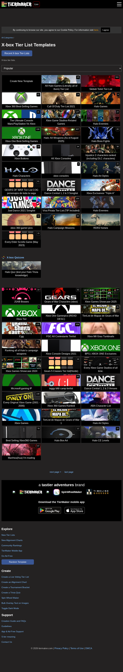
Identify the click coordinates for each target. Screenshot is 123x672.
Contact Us (7, 642)
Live (36, 4)
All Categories (7, 38)
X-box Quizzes (15, 257)
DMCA (88, 648)
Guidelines (7, 626)
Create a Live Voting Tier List (15, 577)
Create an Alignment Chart (14, 582)
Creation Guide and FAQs (14, 621)
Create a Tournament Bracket (16, 587)
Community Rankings (12, 545)
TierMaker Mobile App (12, 550)
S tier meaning (8, 636)
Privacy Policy (61, 648)
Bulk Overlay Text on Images (15, 603)
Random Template (17, 562)
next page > (55, 472)
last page (68, 472)
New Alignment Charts (12, 540)
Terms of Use (77, 648)
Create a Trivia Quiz (11, 592)
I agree (105, 30)
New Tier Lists (8, 535)
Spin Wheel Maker (10, 598)
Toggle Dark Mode (10, 608)
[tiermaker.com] (17, 4)
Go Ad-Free (7, 556)
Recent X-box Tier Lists (16, 53)
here (96, 30)
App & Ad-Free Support (13, 631)
